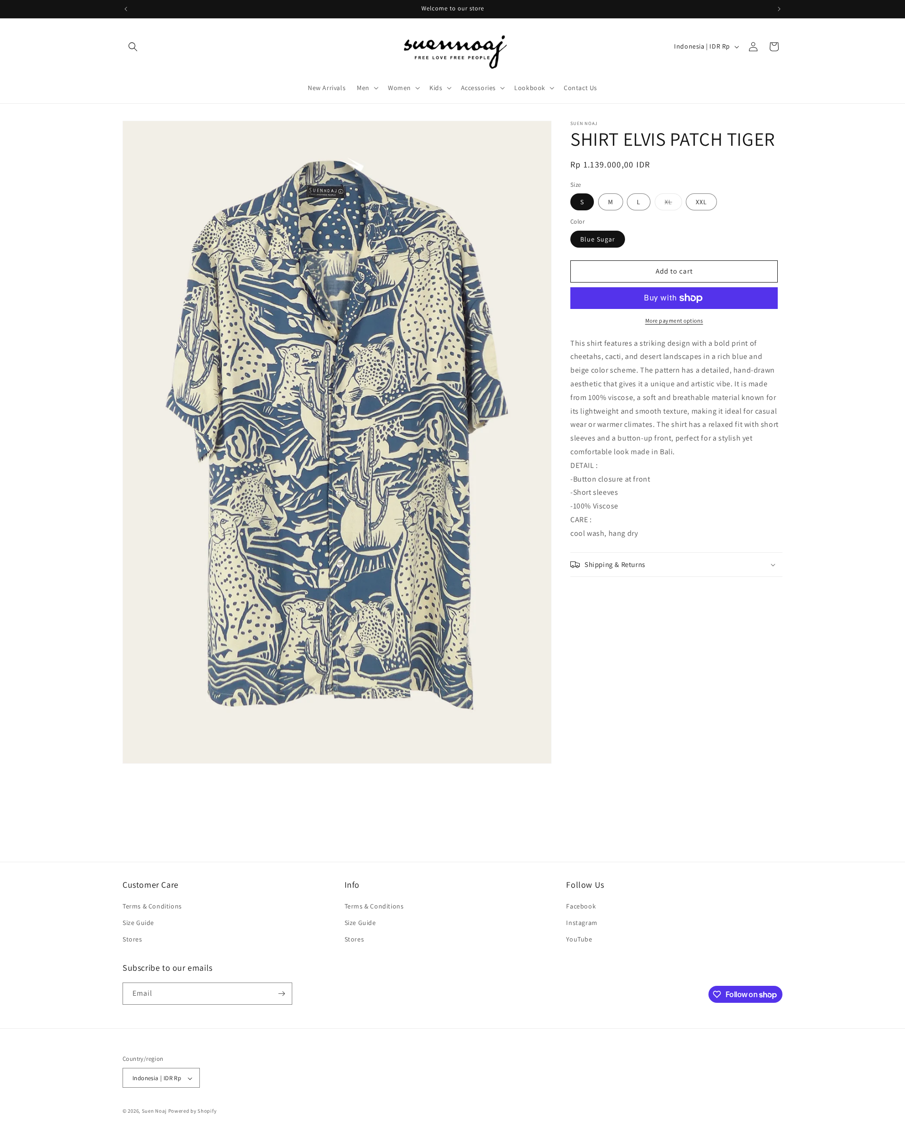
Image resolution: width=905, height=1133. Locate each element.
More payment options (674, 320)
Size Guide (138, 922)
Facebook (581, 906)
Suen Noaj (154, 1111)
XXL (701, 202)
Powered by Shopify (192, 1111)
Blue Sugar (597, 239)
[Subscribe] (281, 994)
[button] (133, 46)
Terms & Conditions (152, 906)
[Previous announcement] (125, 9)
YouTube (579, 939)
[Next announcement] (779, 9)
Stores (132, 939)
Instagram (581, 922)
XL (673, 203)
